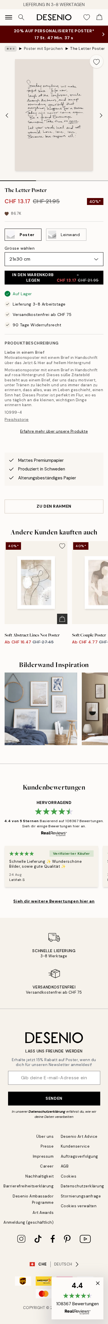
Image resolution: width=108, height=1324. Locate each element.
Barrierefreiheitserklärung (28, 1186)
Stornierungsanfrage (81, 1196)
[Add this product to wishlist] (96, 61)
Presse (47, 1146)
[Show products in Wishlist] (86, 17)
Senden (54, 1098)
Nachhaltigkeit (39, 1176)
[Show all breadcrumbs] (11, 49)
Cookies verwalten (79, 1206)
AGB (65, 1166)
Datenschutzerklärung (47, 1111)
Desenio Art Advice (79, 1136)
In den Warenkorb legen (55, 277)
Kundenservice (75, 1146)
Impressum (43, 1156)
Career (47, 1166)
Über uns (45, 1136)
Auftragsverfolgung (79, 1156)
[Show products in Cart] (99, 17)
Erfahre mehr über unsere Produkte (54, 431)
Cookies (69, 1176)
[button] (77, 1298)
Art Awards (43, 1212)
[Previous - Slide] (7, 115)
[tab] (18, 178)
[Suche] (21, 17)
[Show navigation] (8, 17)
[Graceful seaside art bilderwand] (41, 709)
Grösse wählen (20, 248)
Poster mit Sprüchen (43, 48)
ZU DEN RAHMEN (54, 506)
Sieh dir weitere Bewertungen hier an (53, 901)
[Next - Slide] (101, 115)
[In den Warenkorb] (62, 619)
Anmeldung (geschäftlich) (28, 1222)
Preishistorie (17, 419)
